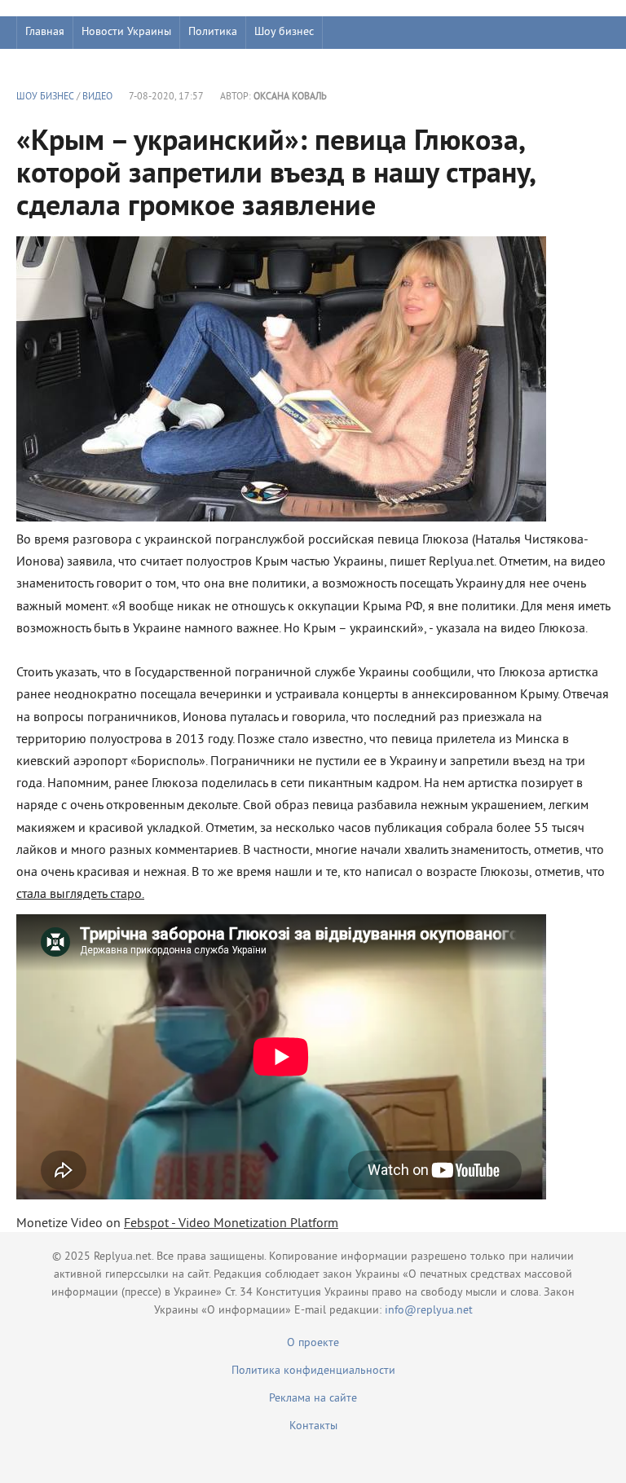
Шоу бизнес (284, 32)
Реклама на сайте (313, 1399)
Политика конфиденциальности (313, 1371)
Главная (44, 32)
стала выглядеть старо (79, 895)
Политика (212, 32)
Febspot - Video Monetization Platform (231, 1224)
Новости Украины (126, 32)
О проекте (313, 1343)
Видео (97, 97)
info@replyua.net (429, 1311)
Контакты (313, 1426)
